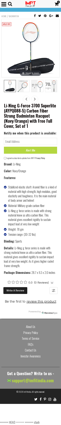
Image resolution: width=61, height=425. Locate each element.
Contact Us (30, 350)
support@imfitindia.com (32, 380)
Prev (26, 99)
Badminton (14, 16)
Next (34, 99)
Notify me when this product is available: (30, 133)
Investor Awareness (31, 356)
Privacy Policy (40, 158)
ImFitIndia (27, 391)
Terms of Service (30, 338)
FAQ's (30, 344)
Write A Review (15, 290)
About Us (30, 326)
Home (3, 16)
